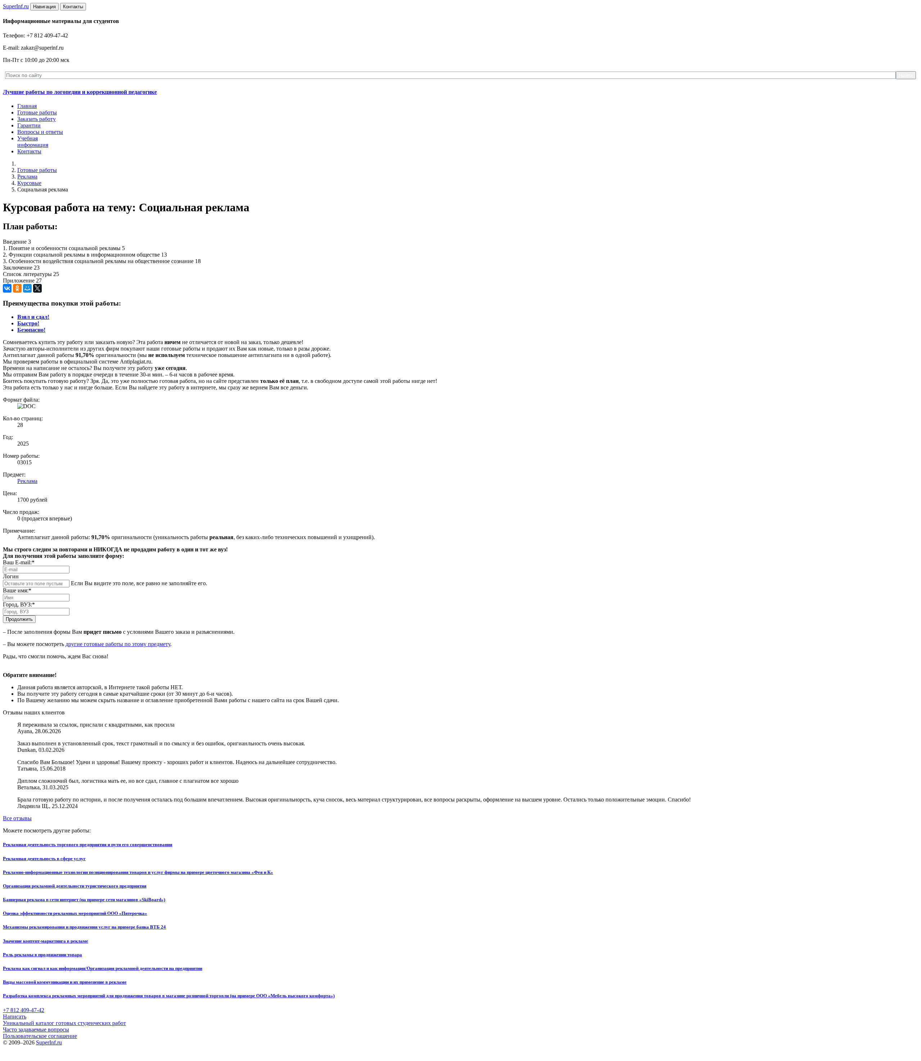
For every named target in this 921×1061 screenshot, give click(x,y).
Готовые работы (37, 112)
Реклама (27, 176)
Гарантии (29, 125)
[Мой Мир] (27, 288)
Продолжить (19, 619)
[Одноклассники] (17, 288)
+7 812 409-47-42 (23, 1010)
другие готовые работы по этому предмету (117, 644)
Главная (27, 106)
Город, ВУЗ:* (19, 604)
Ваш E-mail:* (19, 562)
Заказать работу (36, 119)
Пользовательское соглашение (40, 1036)
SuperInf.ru (49, 1042)
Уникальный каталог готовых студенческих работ (64, 1023)
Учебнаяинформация (32, 141)
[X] (37, 288)
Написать (14, 1016)
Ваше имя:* (17, 590)
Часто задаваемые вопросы (36, 1029)
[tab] (33, 317)
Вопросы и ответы (40, 132)
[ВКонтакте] (7, 288)
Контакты (29, 151)
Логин (11, 576)
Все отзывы (17, 818)
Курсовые (29, 183)
